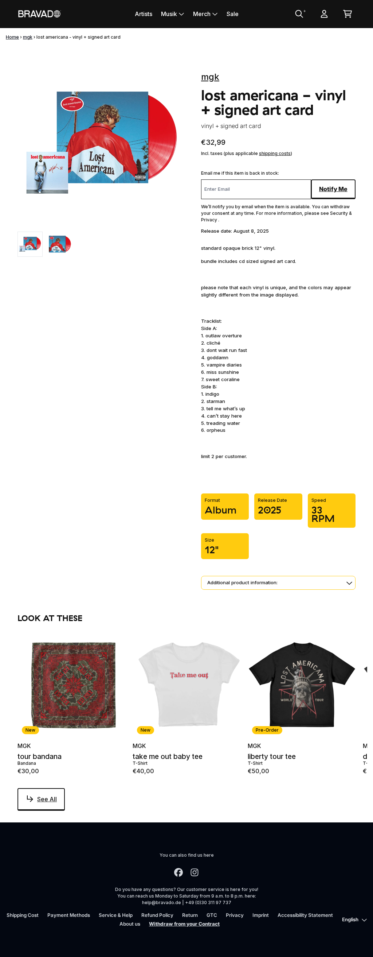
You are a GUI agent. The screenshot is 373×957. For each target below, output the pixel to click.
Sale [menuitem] (233, 14)
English (350, 919)
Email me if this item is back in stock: (240, 173)
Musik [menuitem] (169, 14)
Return (190, 915)
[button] (278, 582)
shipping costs (275, 153)
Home (12, 37)
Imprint (260, 915)
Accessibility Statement (305, 915)
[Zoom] (101, 142)
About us (129, 924)
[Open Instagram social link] (194, 872)
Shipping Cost (23, 915)
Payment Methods (68, 915)
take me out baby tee (168, 756)
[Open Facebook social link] (178, 872)
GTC (212, 915)
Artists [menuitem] (143, 14)
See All (47, 799)
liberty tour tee (272, 756)
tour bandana (39, 756)
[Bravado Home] (39, 13)
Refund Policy (157, 915)
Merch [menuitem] (202, 14)
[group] (30, 244)
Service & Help (116, 915)
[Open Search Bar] (298, 13)
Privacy (235, 915)
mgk (27, 37)
